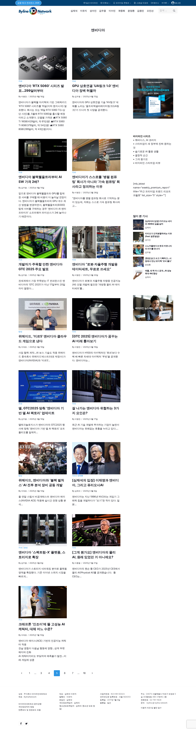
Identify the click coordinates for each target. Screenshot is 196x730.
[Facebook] (21, 723)
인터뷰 (80, 476)
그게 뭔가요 (141, 159)
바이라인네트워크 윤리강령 (30, 704)
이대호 (24, 347)
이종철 (77, 563)
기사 (20, 81)
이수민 (112, 10)
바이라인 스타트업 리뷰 (147, 163)
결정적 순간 (141, 155)
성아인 (93, 10)
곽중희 (121, 10)
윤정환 (131, 10)
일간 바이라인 (92, 3)
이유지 (83, 10)
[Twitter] (26, 723)
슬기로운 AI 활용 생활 (147, 151)
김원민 (140, 10)
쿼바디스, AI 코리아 (145, 140)
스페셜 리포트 (142, 3)
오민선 (150, 10)
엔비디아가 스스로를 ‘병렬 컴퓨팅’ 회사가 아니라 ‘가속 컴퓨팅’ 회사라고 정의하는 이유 (96, 181)
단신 (20, 332)
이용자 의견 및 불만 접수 (151, 708)
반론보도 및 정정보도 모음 (30, 710)
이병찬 (24, 96)
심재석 (74, 10)
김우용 (102, 10)
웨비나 (156, 3)
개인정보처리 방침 (26, 707)
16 (84, 673)
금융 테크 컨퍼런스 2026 (28, 3)
